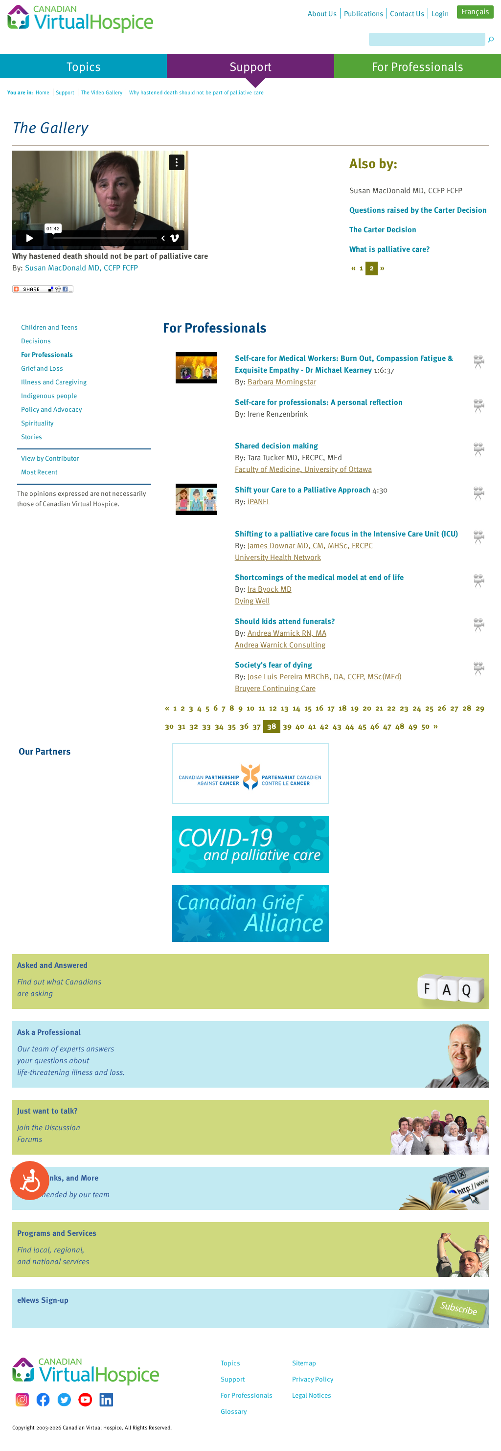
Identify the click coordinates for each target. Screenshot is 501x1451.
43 (337, 726)
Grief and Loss (42, 368)
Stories (31, 436)
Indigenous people (49, 395)
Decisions (36, 340)
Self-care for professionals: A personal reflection (319, 402)
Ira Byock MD (270, 589)
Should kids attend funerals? (285, 621)
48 (400, 726)
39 (287, 726)
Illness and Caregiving (54, 382)
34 (219, 726)
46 (374, 726)
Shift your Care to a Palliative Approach (302, 489)
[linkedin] (106, 1399)
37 (256, 726)
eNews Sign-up (42, 1300)
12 (273, 708)
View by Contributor (50, 458)
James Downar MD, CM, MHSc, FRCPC (310, 545)
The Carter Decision (382, 229)
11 (261, 708)
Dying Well (252, 600)
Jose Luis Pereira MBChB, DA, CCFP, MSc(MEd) (325, 676)
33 (206, 726)
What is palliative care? (389, 249)
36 (244, 726)
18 (343, 708)
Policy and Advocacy (51, 409)
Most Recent (39, 472)
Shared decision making (276, 445)
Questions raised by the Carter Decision (418, 210)
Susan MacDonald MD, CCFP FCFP (81, 267)
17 (331, 708)
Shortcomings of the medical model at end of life (319, 577)
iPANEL (259, 501)
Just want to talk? (47, 1110)
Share (42, 289)
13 (285, 708)
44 (349, 726)
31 (181, 726)
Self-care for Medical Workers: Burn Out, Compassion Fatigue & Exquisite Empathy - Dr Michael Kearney (344, 364)
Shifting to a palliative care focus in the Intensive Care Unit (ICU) (346, 533)
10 (250, 708)
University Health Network (278, 557)
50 (425, 726)
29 (480, 708)
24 (416, 708)
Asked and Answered (52, 965)
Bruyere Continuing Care (275, 688)
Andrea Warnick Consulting (280, 644)
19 (355, 708)
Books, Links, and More (57, 1177)
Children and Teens (49, 327)
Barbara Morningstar (282, 381)
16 (319, 708)
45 (362, 726)
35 (232, 726)
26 (441, 708)
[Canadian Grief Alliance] (250, 913)
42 (324, 726)
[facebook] (43, 1399)
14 (296, 708)
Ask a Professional (49, 1032)
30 (169, 726)
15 (308, 708)
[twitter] (64, 1399)
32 (193, 726)
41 (312, 726)
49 (413, 726)
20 (367, 708)
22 (391, 708)
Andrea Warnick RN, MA (287, 633)
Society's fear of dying (273, 664)
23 (404, 708)
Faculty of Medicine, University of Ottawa (303, 469)
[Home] (80, 16)
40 (300, 726)
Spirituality (37, 423)
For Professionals (47, 354)
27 (454, 708)
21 (379, 708)
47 (387, 726)
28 (467, 708)
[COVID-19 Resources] (250, 844)
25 (429, 708)
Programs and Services (56, 1233)
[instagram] (22, 1399)
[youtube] (85, 1399)
